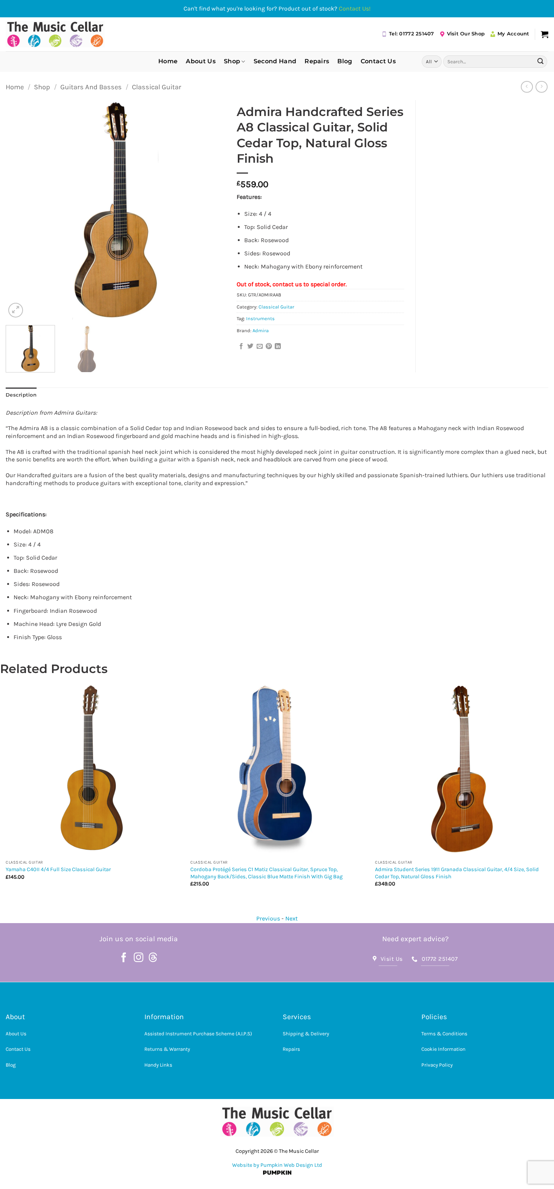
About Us (201, 61)
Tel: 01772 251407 (411, 34)
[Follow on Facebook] (124, 958)
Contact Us (378, 61)
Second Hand (275, 61)
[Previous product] (541, 87)
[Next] (211, 210)
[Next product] (527, 87)
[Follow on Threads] (153, 958)
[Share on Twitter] (250, 346)
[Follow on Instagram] (139, 958)
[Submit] (540, 61)
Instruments (260, 318)
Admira (261, 330)
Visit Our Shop (466, 34)
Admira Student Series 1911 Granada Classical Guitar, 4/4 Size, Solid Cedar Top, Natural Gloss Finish (272, 873)
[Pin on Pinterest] (269, 346)
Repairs (317, 61)
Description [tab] (21, 395)
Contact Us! (354, 8)
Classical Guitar (156, 87)
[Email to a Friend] (260, 346)
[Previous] (19, 210)
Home (168, 61)
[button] (544, 34)
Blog (344, 61)
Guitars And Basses (91, 87)
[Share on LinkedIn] (278, 346)
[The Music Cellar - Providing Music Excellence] (55, 34)
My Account (513, 34)
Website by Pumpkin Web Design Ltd (277, 1165)
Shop (232, 61)
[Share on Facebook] (241, 346)
